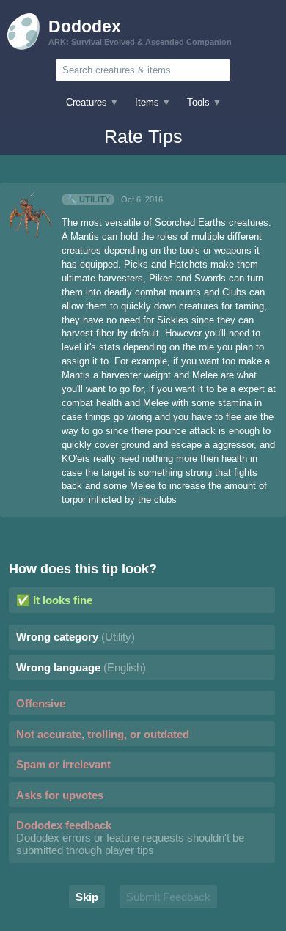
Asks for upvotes (59, 795)
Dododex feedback (130, 837)
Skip (87, 897)
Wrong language (81, 667)
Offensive (40, 703)
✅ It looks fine (54, 600)
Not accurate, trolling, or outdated (102, 734)
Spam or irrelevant (63, 764)
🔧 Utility (88, 199)
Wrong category (75, 636)
